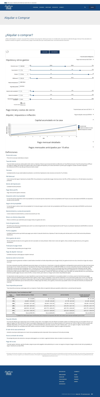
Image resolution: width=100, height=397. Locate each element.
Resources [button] (55, 7)
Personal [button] (35, 7)
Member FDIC (78, 394)
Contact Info (61, 376)
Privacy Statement (63, 379)
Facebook (76, 376)
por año (23, 103)
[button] (50, 60)
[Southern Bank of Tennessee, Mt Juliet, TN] (8, 7)
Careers (75, 374)
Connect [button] (61, 7)
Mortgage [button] (48, 7)
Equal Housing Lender (86, 394)
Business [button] (42, 7)
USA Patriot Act (62, 383)
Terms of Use (61, 381)
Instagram (76, 379)
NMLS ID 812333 (62, 374)
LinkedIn (76, 381)
